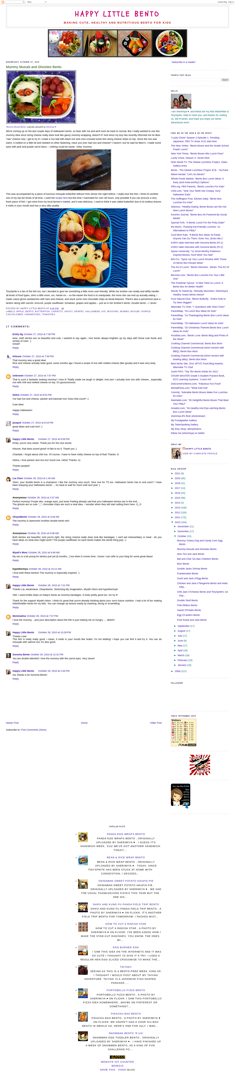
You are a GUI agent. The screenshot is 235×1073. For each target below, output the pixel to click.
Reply (16, 347)
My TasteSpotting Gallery (184, 424)
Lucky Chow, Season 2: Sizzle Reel (190, 158)
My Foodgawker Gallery (184, 420)
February (183, 660)
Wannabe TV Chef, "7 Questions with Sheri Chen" (198, 306)
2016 (178, 493)
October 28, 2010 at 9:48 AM (44, 552)
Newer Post (12, 723)
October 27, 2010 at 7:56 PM (38, 356)
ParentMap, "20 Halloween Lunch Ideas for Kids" (197, 323)
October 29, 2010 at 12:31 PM (47, 654)
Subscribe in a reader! (184, 62)
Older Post (156, 723)
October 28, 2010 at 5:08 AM (43, 533)
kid (104, 311)
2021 (178, 473)
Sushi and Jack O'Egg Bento (192, 578)
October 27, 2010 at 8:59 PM (53, 439)
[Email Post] (62, 308)
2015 (178, 497)
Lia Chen (18, 478)
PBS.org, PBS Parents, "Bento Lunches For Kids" (198, 186)
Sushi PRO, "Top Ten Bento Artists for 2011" (195, 371)
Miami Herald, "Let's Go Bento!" (188, 174)
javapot (17, 422)
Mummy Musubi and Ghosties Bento (33, 67)
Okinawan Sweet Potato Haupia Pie (126, 881)
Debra (16, 395)
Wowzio (118, 1065)
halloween (92, 311)
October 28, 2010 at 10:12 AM (45, 569)
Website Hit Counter (117, 1062)
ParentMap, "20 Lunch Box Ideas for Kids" (194, 311)
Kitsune (17, 356)
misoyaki (113, 311)
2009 (178, 671)
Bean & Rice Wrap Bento (126, 857)
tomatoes (48, 314)
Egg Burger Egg (126, 947)
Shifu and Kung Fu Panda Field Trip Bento (126, 904)
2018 (178, 483)
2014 (178, 502)
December (184, 526)
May (180, 645)
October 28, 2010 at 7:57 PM (42, 616)
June (181, 640)
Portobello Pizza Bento (126, 990)
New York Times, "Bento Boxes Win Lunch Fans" (197, 153)
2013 (178, 507)
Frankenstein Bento (187, 573)
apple (20, 311)
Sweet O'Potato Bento (189, 610)
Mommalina (19, 616)
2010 (178, 522)
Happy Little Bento (117, 14)
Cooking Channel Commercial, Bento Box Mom (196, 343)
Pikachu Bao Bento (126, 1013)
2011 (178, 517)
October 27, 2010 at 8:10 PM (37, 422)
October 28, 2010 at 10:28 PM (54, 632)
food (122, 1069)
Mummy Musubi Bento (16, 127)
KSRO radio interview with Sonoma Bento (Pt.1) (197, 242)
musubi (135, 311)
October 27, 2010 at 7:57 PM (40, 375)
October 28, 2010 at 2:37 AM (43, 497)
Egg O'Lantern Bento (188, 615)
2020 (178, 478)
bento (29, 311)
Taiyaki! (126, 967)
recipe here (61, 198)
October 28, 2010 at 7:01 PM (53, 585)
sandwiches (32, 314)
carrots (57, 311)
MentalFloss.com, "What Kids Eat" (189, 388)
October (182, 536)
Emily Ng (18, 334)
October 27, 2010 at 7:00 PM (39, 334)
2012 (178, 512)
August (182, 631)
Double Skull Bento (187, 600)
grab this (107, 1069)
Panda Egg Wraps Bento (126, 834)
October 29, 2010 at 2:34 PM (53, 671)
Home (84, 723)
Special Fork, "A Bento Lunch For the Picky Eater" (198, 222)
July (180, 635)
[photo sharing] (41, 122)
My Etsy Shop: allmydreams (186, 429)
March (181, 655)
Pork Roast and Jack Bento (192, 620)
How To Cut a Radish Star (126, 924)
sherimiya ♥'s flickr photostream (188, 416)
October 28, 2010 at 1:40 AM (39, 478)
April (180, 650)
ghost (68, 311)
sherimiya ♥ (51, 127)
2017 (178, 488)
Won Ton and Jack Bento (190, 554)
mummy (124, 311)
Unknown (18, 375)
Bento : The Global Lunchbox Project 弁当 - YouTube (199, 170)
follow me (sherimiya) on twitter (188, 433)
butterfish (42, 311)
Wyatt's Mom (20, 552)
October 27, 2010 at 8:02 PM (36, 395)
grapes (79, 311)
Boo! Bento (183, 563)
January (182, 665)
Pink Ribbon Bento (187, 605)
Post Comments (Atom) (33, 729)
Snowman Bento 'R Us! (126, 1033)
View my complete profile (200, 453)
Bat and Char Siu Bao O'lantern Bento (197, 559)
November (184, 531)
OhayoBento (20, 516)
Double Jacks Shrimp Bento (192, 568)
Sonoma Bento (21, 654)
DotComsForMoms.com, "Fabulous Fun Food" (196, 383)
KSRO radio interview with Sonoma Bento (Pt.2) (197, 247)
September (184, 626)
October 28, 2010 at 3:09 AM (43, 516)
